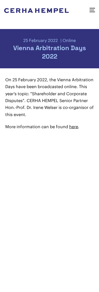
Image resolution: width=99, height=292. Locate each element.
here (73, 126)
